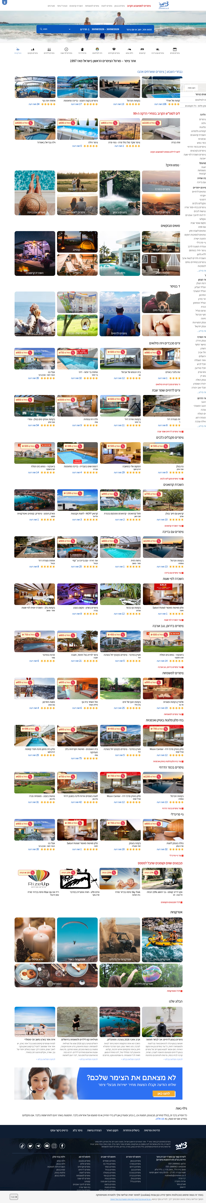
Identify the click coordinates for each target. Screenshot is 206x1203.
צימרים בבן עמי (109, 1175)
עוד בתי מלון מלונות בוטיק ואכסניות (167, 761)
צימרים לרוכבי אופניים (81, 1184)
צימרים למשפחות (92, 5)
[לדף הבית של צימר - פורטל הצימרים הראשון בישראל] (181, 1145)
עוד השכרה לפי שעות (172, 619)
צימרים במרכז (135, 1163)
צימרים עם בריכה (83, 1190)
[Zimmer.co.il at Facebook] (62, 1144)
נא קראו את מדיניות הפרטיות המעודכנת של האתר (130, 1199)
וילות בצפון (60, 1163)
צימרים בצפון (119, 5)
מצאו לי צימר (62, 5)
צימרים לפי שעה (83, 1178)
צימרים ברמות (109, 1184)
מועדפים (51, 5)
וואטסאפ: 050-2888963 (176, 1166)
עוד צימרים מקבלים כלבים (170, 478)
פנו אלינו (160, 1118)
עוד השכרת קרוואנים (173, 525)
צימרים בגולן (136, 1178)
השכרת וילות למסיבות (56, 1166)
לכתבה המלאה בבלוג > (45, 1059)
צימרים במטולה (109, 1172)
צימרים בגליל (135, 1181)
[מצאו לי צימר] (98, 1083)
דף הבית (182, 1178)
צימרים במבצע (84, 1160)
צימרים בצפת (110, 1178)
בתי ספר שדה (84, 1187)
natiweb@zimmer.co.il (175, 1175)
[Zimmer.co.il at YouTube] (46, 1144)
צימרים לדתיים (84, 1169)
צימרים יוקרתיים (84, 1166)
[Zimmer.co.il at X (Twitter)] (30, 1144)
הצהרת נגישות (94, 1130)
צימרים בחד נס (109, 1163)
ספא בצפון (60, 1169)
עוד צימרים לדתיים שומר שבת (169, 431)
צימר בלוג (77, 1130)
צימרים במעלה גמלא (107, 1190)
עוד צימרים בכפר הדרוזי (171, 808)
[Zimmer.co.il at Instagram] (54, 1144)
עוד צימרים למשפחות (172, 714)
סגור (14, 1196)
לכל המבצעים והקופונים (170, 902)
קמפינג (87, 1181)
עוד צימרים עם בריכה (173, 572)
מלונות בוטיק (60, 1172)
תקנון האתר (112, 1130)
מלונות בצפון (60, 1175)
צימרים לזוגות (106, 5)
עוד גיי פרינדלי (175, 855)
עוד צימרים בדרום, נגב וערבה (169, 667)
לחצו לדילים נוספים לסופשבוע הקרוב (165, 151)
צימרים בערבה (135, 1172)
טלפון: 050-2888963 (177, 1163)
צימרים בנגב (136, 1169)
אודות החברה (180, 1181)
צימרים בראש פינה (108, 1181)
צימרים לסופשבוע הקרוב (139, 6)
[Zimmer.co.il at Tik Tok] (22, 1144)
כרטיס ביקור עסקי (59, 1130)
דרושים (183, 1187)
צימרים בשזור (110, 1166)
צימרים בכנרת (135, 1175)
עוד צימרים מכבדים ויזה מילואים (168, 384)
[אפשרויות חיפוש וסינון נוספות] (101, 43)
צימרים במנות (110, 1187)
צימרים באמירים (109, 1160)
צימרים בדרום (135, 1166)
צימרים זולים (85, 1163)
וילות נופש (61, 1160)
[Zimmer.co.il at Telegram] (38, 1144)
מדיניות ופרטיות (152, 1130)
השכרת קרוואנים (76, 5)
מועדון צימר (181, 1184)
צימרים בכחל (110, 1169)
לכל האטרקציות (173, 990)
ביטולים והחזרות (131, 1130)
